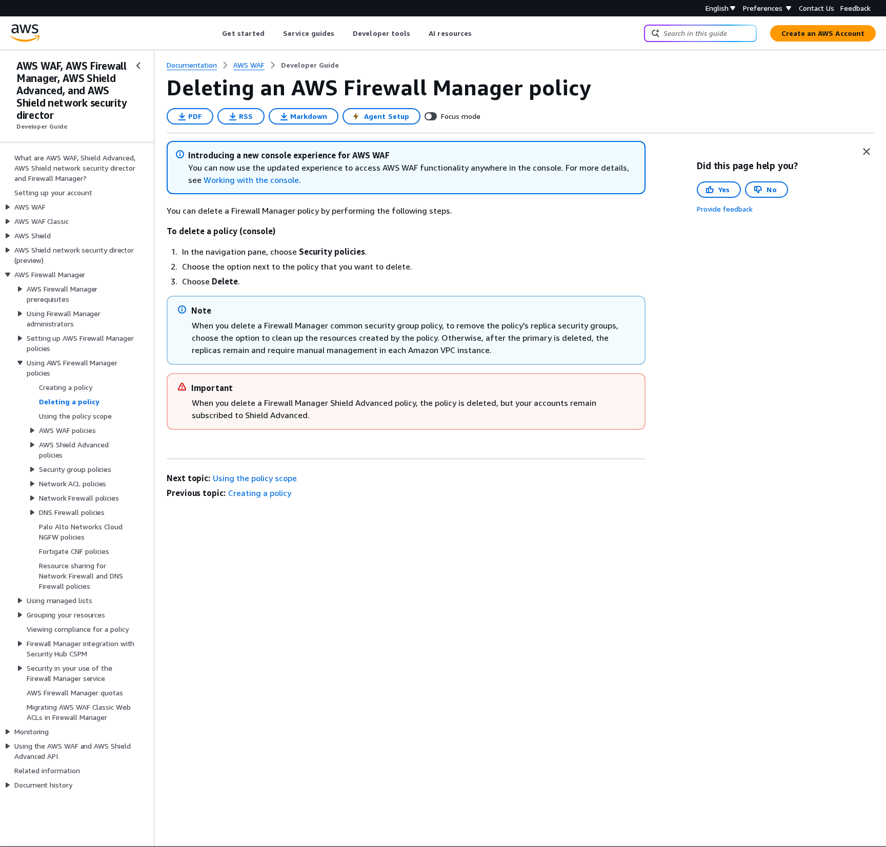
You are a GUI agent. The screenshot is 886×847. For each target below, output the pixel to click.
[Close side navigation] (138, 65)
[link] (310, 65)
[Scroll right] (479, 33)
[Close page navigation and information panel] (866, 151)
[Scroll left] (214, 33)
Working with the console (251, 180)
